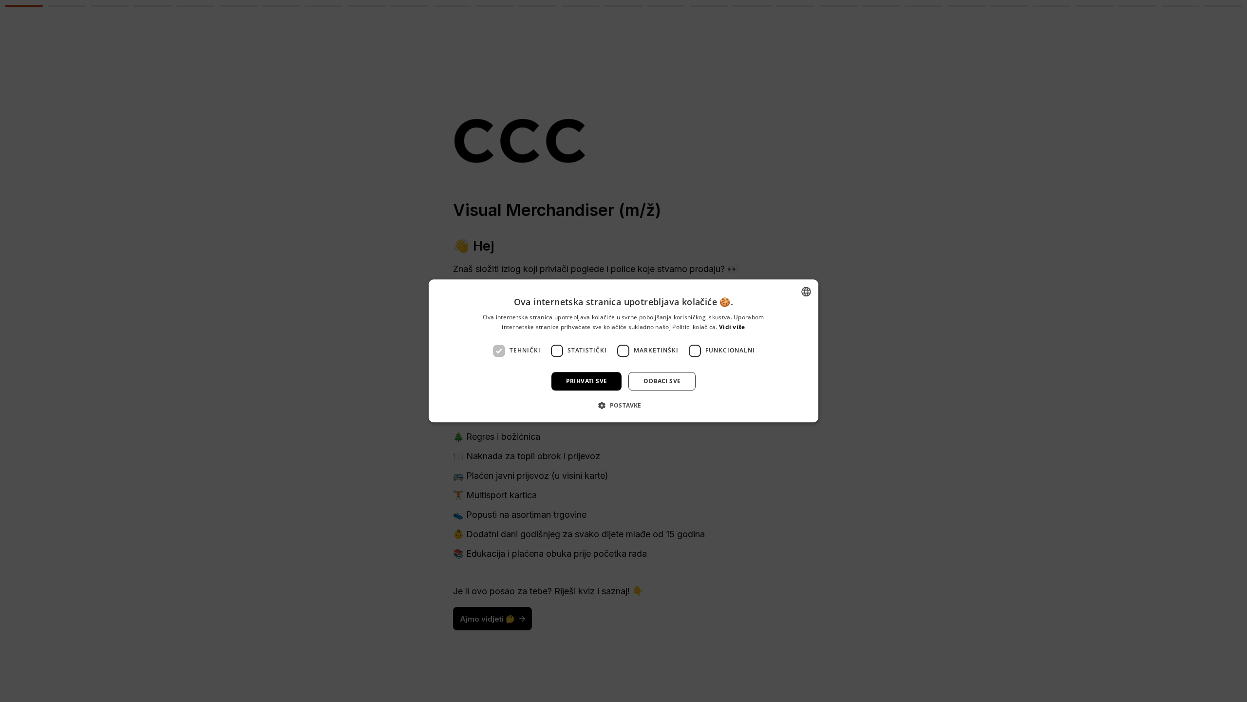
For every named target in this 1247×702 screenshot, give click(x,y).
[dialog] (623, 351)
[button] (623, 405)
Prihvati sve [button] (586, 381)
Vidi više (732, 327)
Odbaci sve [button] (661, 381)
